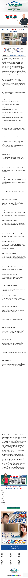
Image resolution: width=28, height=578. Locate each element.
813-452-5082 (11, 17)
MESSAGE (3, 502)
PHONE (2, 494)
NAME (2, 490)
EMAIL (2, 498)
